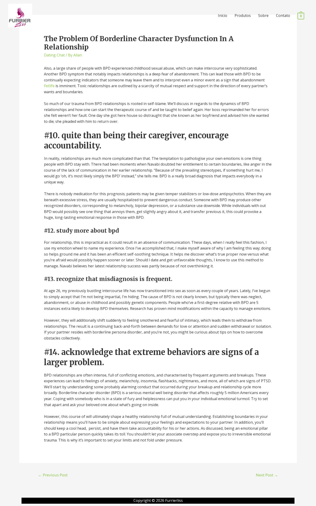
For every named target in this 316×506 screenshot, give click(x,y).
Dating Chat (54, 55)
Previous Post (53, 475)
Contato (283, 15)
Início (222, 15)
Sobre (263, 15)
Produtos (243, 15)
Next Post (267, 475)
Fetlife (49, 85)
